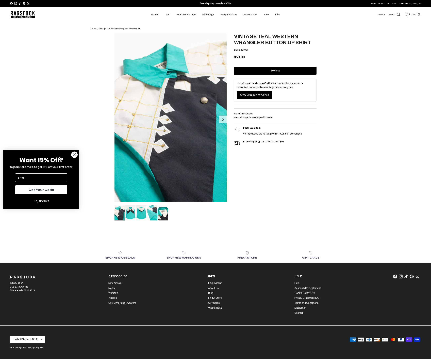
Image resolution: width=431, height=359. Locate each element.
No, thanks (41, 201)
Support (381, 3)
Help (296, 283)
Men (168, 14)
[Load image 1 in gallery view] (170, 117)
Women (155, 14)
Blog (210, 293)
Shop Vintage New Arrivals (254, 95)
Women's (113, 293)
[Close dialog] (74, 154)
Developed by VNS (35, 348)
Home (93, 29)
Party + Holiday (229, 14)
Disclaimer (300, 308)
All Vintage (208, 14)
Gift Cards (391, 3)
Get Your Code (41, 189)
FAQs (373, 3)
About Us (213, 288)
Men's (111, 288)
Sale (266, 14)
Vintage (112, 298)
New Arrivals (115, 283)
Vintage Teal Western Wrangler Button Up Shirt (119, 29)
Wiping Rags (215, 308)
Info (277, 14)
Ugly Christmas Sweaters (122, 303)
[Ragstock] (22, 14)
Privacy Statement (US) (307, 298)
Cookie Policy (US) (304, 293)
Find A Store (215, 298)
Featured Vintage (186, 14)
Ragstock (242, 50)
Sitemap (299, 313)
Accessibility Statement (307, 288)
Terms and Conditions (306, 303)
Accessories (250, 14)
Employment (215, 283)
